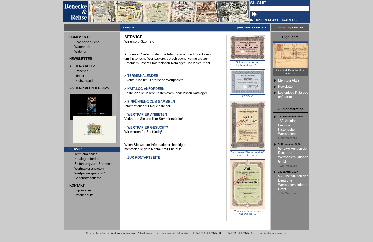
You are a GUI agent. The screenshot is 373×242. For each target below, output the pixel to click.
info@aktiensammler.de (273, 233)
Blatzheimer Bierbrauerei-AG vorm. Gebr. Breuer (247, 153)
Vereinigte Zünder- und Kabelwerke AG (247, 212)
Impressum (167, 233)
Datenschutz (183, 233)
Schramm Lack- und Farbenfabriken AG (247, 63)
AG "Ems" (247, 96)
